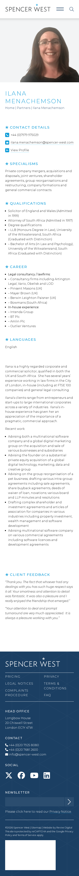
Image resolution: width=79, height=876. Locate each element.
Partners (23, 108)
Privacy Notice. (60, 811)
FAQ (47, 695)
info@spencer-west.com (27, 754)
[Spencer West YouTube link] (34, 775)
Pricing (12, 676)
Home (10, 108)
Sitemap (36, 827)
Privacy (51, 676)
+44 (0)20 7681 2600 (23, 749)
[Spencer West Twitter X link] (8, 775)
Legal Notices (19, 683)
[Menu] (60, 9)
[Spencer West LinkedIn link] (47, 775)
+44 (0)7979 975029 (25, 135)
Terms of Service (26, 835)
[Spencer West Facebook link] (21, 775)
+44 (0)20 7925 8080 (23, 745)
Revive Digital (64, 827)
